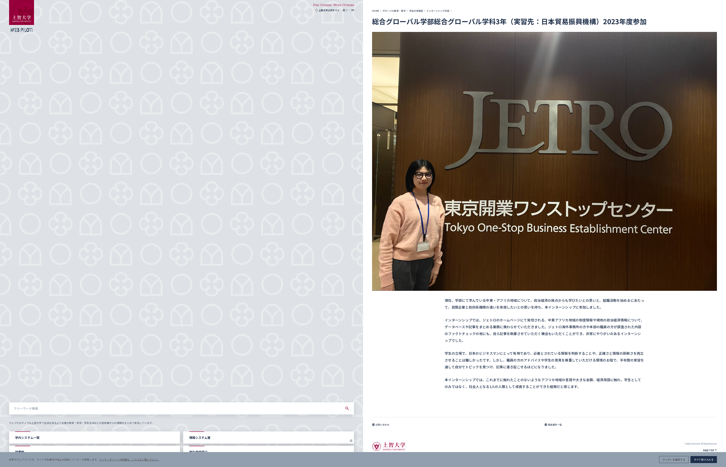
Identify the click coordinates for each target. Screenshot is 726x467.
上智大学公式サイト (329, 10)
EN (352, 10)
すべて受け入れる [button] (704, 459)
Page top (708, 450)
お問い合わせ (382, 424)
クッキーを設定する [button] (673, 459)
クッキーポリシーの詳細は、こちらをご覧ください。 (129, 459)
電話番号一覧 (555, 424)
